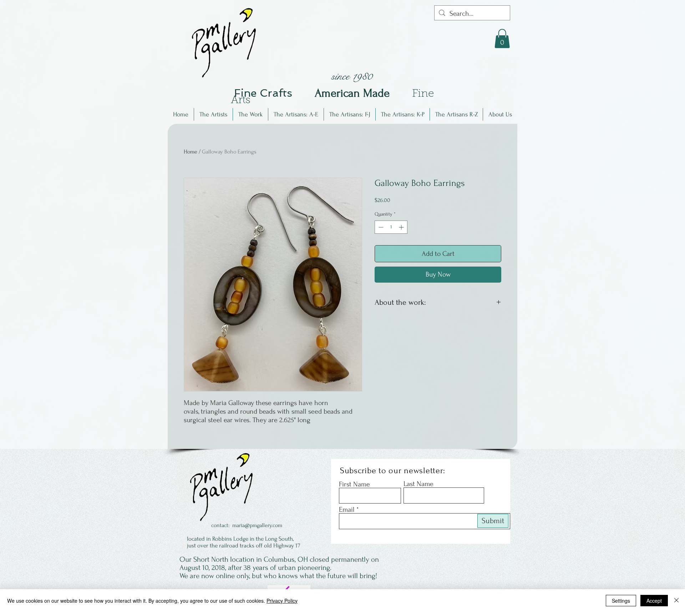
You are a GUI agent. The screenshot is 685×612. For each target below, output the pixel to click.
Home (190, 151)
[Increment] (401, 227)
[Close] (676, 600)
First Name (354, 484)
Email (347, 509)
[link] (502, 38)
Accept (654, 600)
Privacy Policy (282, 600)
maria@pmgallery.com (257, 525)
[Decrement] (380, 227)
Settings (621, 600)
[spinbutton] (391, 227)
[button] (213, 114)
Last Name (418, 483)
